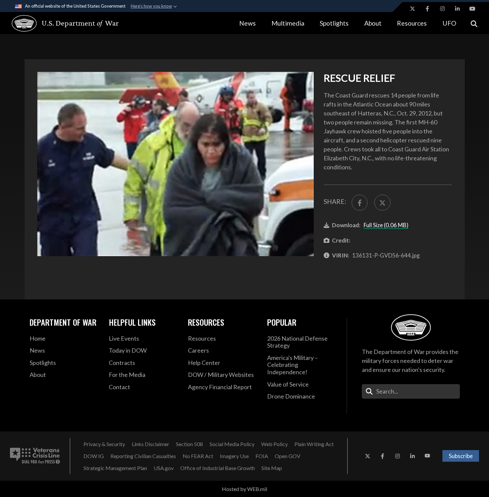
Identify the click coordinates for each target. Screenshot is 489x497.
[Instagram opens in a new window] (442, 9)
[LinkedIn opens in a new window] (457, 9)
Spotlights (334, 23)
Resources (412, 23)
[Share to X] (382, 203)
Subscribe (461, 455)
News (247, 23)
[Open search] (474, 23)
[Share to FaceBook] (360, 203)
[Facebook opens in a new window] (427, 9)
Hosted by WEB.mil (244, 489)
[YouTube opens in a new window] (472, 9)
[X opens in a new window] (412, 9)
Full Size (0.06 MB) (386, 225)
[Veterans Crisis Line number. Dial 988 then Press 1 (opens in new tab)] (35, 456)
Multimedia (287, 23)
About (373, 23)
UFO (449, 23)
